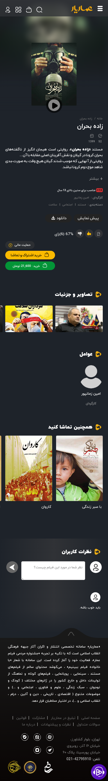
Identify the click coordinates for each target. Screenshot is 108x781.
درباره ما (28, 724)
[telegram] (48, 750)
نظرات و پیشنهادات (56, 724)
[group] (79, 319)
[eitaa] (36, 737)
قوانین (21, 718)
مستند (82, 204)
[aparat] (48, 737)
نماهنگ (17, 673)
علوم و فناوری (50, 687)
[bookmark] (62, 442)
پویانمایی (62, 673)
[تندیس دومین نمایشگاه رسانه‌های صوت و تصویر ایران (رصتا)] (14, 768)
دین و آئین (29, 694)
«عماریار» (94, 646)
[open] (79, 468)
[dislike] (79, 233)
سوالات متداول (88, 724)
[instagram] (37, 750)
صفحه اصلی (90, 718)
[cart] (7, 9)
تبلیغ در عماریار (63, 718)
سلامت (52, 204)
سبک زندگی (75, 687)
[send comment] (12, 567)
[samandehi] (48, 768)
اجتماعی (67, 204)
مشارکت (38, 718)
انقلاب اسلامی (89, 701)
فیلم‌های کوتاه (39, 673)
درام (13, 694)
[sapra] (30, 768)
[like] (89, 233)
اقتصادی (64, 694)
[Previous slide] (99, 319)
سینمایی (79, 673)
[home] (82, 9)
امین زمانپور (81, 197)
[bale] (24, 737)
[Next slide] (9, 319)
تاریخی (48, 694)
